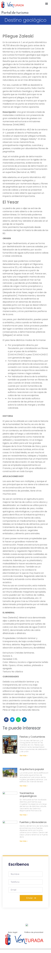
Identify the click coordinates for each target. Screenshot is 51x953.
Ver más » (23, 755)
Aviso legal (12, 932)
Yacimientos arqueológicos (28, 794)
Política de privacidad (33, 932)
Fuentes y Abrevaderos (33, 822)
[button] (46, 3)
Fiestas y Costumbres (32, 736)
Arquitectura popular (32, 769)
